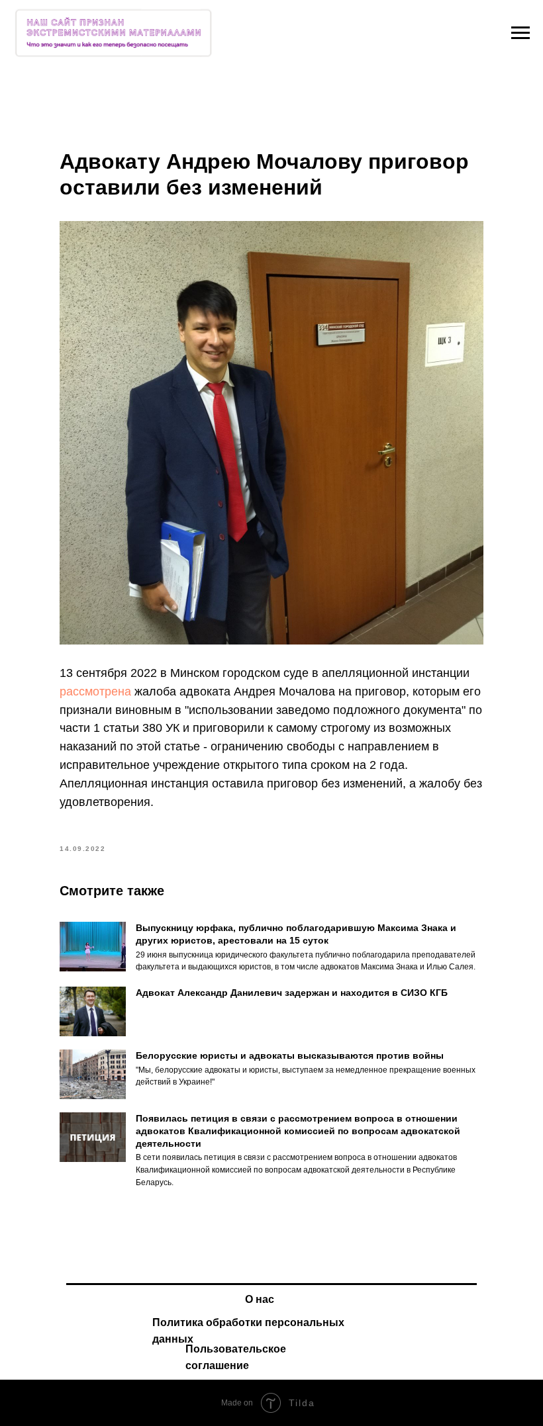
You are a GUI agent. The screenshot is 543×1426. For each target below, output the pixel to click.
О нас (259, 1299)
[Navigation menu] (520, 33)
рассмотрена (97, 691)
